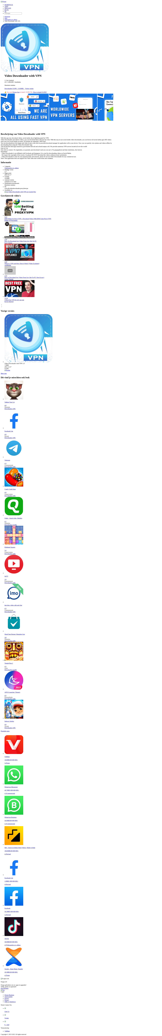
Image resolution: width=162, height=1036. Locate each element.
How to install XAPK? (40, 92)
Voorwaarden (8, 996)
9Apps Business (9, 995)
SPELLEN (7, 8)
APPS (6, 6)
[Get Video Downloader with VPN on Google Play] (20, 192)
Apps (5, 18)
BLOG (6, 10)
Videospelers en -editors (10, 19)
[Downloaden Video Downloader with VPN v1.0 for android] (7, 370)
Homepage (7, 16)
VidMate (7, 1031)
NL (5, 11)
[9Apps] (3, 1)
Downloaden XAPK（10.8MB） (14, 88)
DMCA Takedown (10, 1002)
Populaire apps (5, 731)
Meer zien (4, 373)
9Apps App (16, 92)
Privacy (6, 998)
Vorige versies (29, 88)
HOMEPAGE (8, 5)
